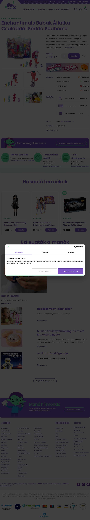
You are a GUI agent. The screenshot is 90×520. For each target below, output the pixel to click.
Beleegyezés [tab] (18, 252)
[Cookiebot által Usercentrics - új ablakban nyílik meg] (75, 247)
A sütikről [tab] (71, 252)
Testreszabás (43, 271)
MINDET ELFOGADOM (71, 271)
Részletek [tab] (45, 252)
